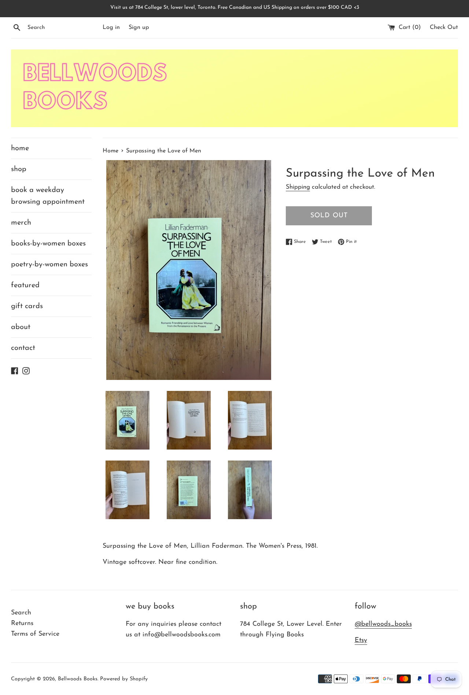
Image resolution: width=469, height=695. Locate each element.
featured (25, 285)
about (20, 327)
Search (21, 613)
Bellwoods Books (77, 679)
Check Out (444, 27)
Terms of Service (35, 634)
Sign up (139, 27)
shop (18, 169)
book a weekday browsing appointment (48, 196)
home (20, 148)
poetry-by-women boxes (49, 264)
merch (21, 222)
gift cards (27, 306)
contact (23, 348)
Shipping (298, 187)
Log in (111, 27)
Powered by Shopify (124, 679)
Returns (22, 623)
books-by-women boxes (48, 243)
